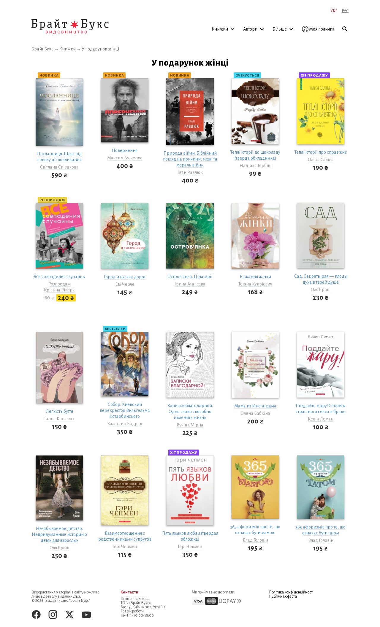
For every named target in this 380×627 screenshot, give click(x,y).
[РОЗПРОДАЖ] (59, 238)
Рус (345, 11)
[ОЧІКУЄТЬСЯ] (255, 113)
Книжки (220, 29)
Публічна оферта (283, 596)
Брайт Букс (42, 49)
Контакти (129, 592)
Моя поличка (322, 29)
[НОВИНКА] (59, 114)
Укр (333, 11)
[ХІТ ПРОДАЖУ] (320, 113)
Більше (280, 29)
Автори (250, 29)
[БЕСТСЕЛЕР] (124, 366)
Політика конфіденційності (291, 592)
